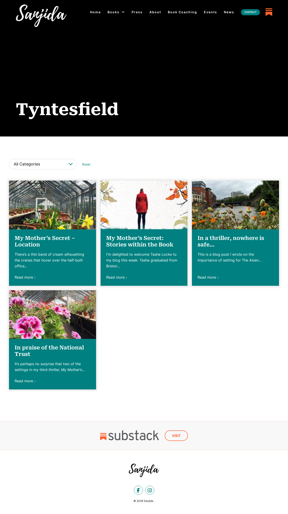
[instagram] (149, 490)
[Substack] (269, 12)
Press (137, 12)
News (229, 12)
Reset (86, 164)
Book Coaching (182, 12)
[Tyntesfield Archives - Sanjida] (41, 15)
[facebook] (138, 490)
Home (95, 12)
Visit (176, 436)
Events (210, 12)
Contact (250, 12)
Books (113, 12)
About (155, 12)
